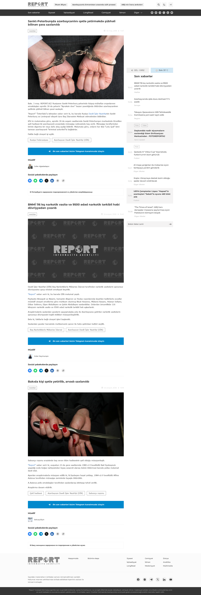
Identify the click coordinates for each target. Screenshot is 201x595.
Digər (136, 13)
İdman (147, 562)
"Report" (32, 294)
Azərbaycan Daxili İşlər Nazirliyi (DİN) (71, 140)
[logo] (38, 4)
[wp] (35, 180)
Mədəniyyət (150, 566)
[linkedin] (168, 12)
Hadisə (32, 31)
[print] (58, 180)
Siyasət (130, 558)
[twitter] (164, 12)
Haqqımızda (73, 558)
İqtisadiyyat (131, 562)
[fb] (152, 12)
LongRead (131, 566)
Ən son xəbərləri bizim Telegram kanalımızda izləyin (78, 151)
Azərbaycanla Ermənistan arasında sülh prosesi (94, 5)
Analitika (166, 562)
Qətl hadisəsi (36, 493)
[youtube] (172, 12)
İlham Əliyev (60, 5)
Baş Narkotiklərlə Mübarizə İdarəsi (46, 330)
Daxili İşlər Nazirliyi (97, 114)
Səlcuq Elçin (39, 520)
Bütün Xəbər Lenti (136, 224)
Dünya (166, 558)
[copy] (63, 180)
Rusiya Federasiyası (39, 140)
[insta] (156, 12)
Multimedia (168, 566)
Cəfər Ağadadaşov (41, 166)
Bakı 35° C (163, 70)
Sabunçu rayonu (96, 493)
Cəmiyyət (149, 558)
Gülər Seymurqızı (41, 356)
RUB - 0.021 (139, 70)
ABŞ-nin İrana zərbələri (132, 5)
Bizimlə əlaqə (93, 558)
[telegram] (160, 12)
